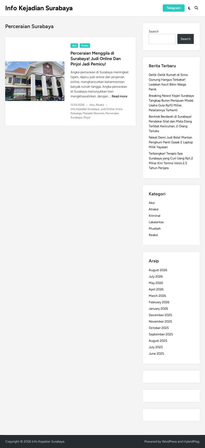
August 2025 (158, 341)
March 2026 (157, 296)
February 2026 (159, 302)
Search (154, 31)
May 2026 (156, 283)
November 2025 (160, 321)
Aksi (74, 45)
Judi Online (107, 109)
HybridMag (191, 441)
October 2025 (159, 328)
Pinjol (86, 117)
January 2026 (158, 309)
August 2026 (158, 270)
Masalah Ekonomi (93, 113)
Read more (119, 96)
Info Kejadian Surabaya (39, 8)
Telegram (174, 8)
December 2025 (160, 315)
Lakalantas (156, 222)
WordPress (169, 441)
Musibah (155, 228)
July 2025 (156, 347)
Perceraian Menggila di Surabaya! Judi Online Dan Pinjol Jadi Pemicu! (95, 59)
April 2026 (156, 289)
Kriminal (154, 216)
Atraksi (154, 209)
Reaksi (84, 45)
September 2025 (161, 334)
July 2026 (156, 276)
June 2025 (156, 353)
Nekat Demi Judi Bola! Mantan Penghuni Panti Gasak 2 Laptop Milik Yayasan (171, 142)
